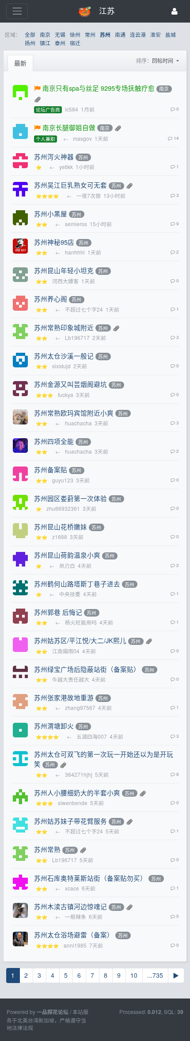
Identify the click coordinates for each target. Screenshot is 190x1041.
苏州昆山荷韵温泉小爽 (67, 554)
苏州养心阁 (50, 298)
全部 (30, 34)
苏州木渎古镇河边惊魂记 (70, 906)
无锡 (60, 34)
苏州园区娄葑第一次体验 (70, 498)
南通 (120, 34)
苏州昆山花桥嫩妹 (60, 526)
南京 (45, 34)
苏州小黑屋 (50, 213)
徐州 (75, 34)
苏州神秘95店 (54, 242)
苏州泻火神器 (54, 156)
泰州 (60, 42)
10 (133, 975)
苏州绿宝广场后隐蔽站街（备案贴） (87, 669)
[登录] (174, 11)
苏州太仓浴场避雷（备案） (74, 934)
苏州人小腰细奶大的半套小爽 (77, 792)
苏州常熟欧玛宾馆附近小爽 (74, 412)
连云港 (138, 34)
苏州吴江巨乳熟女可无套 (70, 184)
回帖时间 (163, 60)
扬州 (30, 42)
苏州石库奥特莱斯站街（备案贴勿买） (90, 878)
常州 (90, 34)
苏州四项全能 (54, 441)
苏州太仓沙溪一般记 (64, 355)
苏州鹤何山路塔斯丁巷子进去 (77, 583)
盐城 (170, 34)
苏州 (105, 35)
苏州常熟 (47, 849)
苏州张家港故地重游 (64, 697)
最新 (20, 62)
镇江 (45, 42)
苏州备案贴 (50, 469)
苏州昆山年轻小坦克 (64, 270)
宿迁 (75, 42)
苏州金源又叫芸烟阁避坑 (70, 384)
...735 (155, 975)
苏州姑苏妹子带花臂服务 (70, 820)
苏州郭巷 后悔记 (58, 612)
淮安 (155, 34)
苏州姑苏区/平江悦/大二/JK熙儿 (80, 640)
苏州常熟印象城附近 (64, 327)
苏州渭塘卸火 (54, 725)
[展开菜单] (17, 11)
